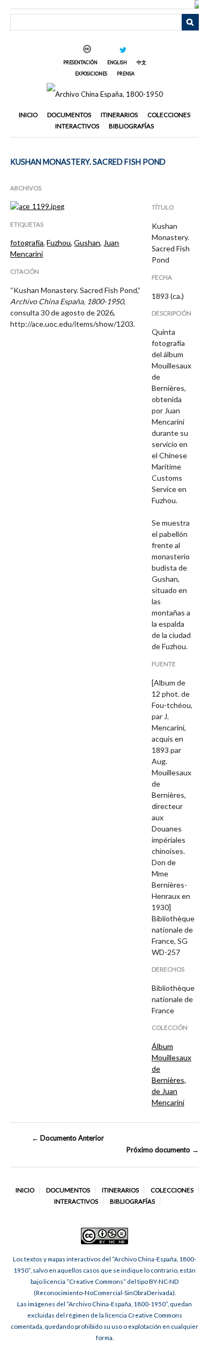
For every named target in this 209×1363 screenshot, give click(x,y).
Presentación (80, 62)
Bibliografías (131, 125)
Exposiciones (91, 73)
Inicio (28, 114)
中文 (141, 62)
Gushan (87, 242)
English (117, 62)
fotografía (26, 242)
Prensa (126, 73)
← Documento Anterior (68, 1138)
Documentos (69, 114)
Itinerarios (119, 114)
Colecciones (168, 114)
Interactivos (77, 125)
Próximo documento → (162, 1149)
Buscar (190, 22)
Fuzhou (59, 242)
